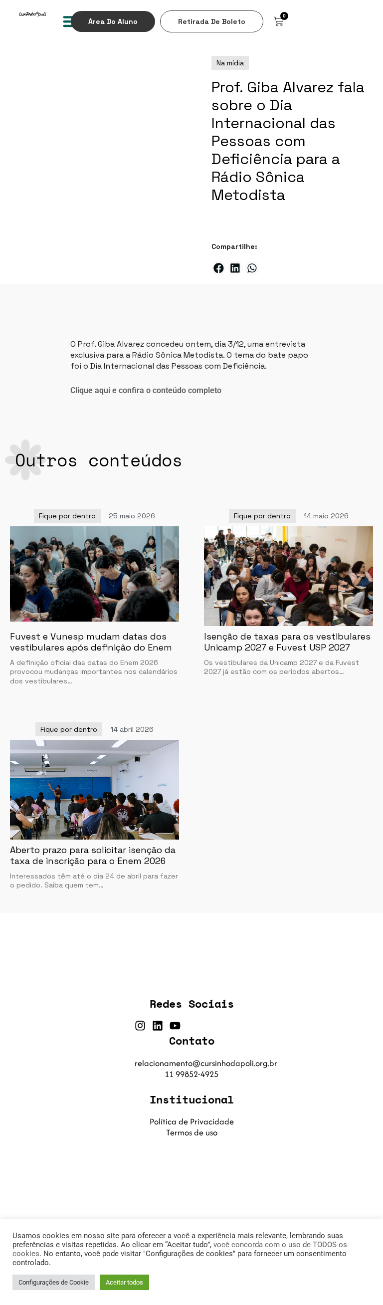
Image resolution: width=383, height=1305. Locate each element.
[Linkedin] (157, 1025)
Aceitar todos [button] (124, 1282)
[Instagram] (140, 1025)
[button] (218, 268)
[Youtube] (175, 1025)
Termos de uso (191, 1132)
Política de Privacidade (192, 1121)
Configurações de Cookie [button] (53, 1282)
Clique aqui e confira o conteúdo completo (145, 390)
